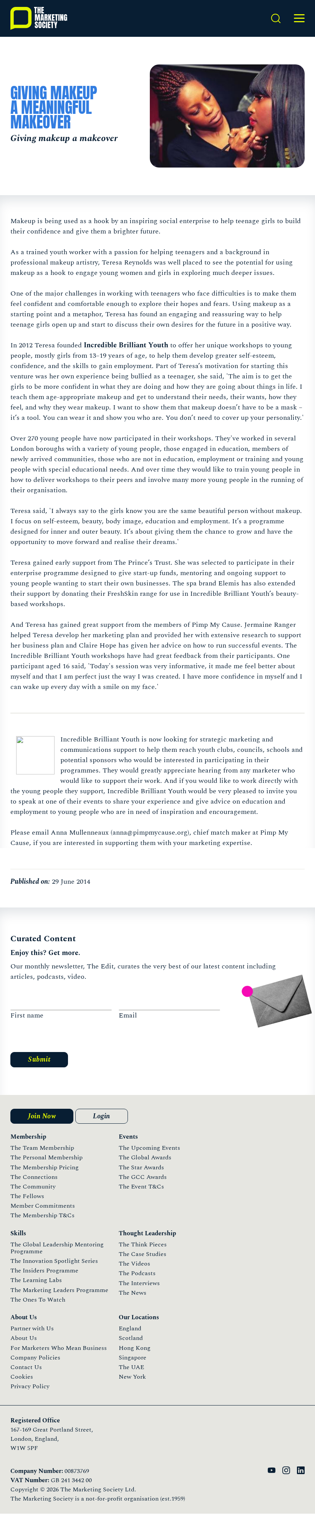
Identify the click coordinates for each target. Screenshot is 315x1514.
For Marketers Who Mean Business (58, 1348)
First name (26, 1015)
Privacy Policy (30, 1386)
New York (132, 1376)
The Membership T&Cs (42, 1215)
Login (101, 1116)
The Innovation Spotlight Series (54, 1261)
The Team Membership (42, 1147)
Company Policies (35, 1357)
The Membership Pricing (44, 1167)
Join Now (42, 1116)
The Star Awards (141, 1167)
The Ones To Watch (37, 1299)
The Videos (134, 1263)
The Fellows (27, 1196)
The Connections (34, 1177)
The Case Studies (142, 1254)
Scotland (131, 1338)
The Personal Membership (46, 1157)
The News (132, 1292)
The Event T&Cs (141, 1186)
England (130, 1328)
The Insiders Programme (44, 1270)
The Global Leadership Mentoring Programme (57, 1248)
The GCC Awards (143, 1177)
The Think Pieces (143, 1244)
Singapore (132, 1357)
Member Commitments (42, 1205)
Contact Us (26, 1367)
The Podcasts (137, 1273)
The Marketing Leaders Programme (59, 1290)
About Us (23, 1338)
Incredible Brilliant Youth (126, 345)
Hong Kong (135, 1348)
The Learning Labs (36, 1280)
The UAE (131, 1367)
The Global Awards (145, 1157)
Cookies (21, 1376)
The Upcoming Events (149, 1147)
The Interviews (139, 1283)
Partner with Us (32, 1328)
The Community (33, 1186)
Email (128, 1015)
